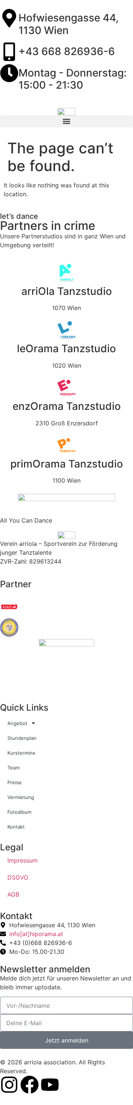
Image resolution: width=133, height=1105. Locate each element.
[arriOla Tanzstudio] (66, 273)
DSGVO (17, 877)
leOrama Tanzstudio (66, 348)
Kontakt (16, 827)
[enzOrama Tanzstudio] (66, 388)
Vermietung (20, 797)
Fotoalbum (19, 812)
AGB (13, 894)
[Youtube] (50, 1084)
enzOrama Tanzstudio (67, 406)
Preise (14, 782)
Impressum (22, 860)
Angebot (17, 723)
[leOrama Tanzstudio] (66, 330)
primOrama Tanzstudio (66, 464)
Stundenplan (22, 738)
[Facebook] (29, 1084)
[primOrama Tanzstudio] (66, 445)
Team (13, 768)
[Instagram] (9, 1084)
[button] (66, 121)
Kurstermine (21, 753)
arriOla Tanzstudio (66, 291)
